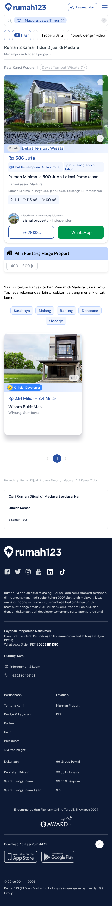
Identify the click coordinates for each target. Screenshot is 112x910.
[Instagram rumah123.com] (28, 572)
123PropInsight (15, 750)
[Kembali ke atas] (99, 844)
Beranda (9, 480)
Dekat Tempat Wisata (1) (63, 67)
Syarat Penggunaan (18, 781)
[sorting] (35, 35)
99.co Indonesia (67, 772)
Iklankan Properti (68, 705)
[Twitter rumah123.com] (18, 572)
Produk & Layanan (17, 714)
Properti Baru (52, 35)
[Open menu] (105, 7)
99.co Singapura (68, 781)
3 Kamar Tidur (18, 519)
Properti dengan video (87, 35)
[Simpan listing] (100, 82)
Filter (22, 35)
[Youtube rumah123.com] (38, 572)
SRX (58, 790)
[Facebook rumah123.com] (7, 572)
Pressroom (12, 741)
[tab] (56, 508)
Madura (68, 480)
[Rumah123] (25, 7)
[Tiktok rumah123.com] (62, 572)
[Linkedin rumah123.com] (50, 572)
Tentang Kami (14, 705)
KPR (58, 714)
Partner (9, 723)
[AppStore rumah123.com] (20, 857)
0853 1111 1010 (48, 644)
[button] (53, 20)
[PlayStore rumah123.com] (57, 857)
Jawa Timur (50, 480)
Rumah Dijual (29, 480)
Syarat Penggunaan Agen (22, 790)
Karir (7, 732)
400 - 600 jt (22, 265)
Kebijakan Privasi (16, 772)
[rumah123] (56, 552)
